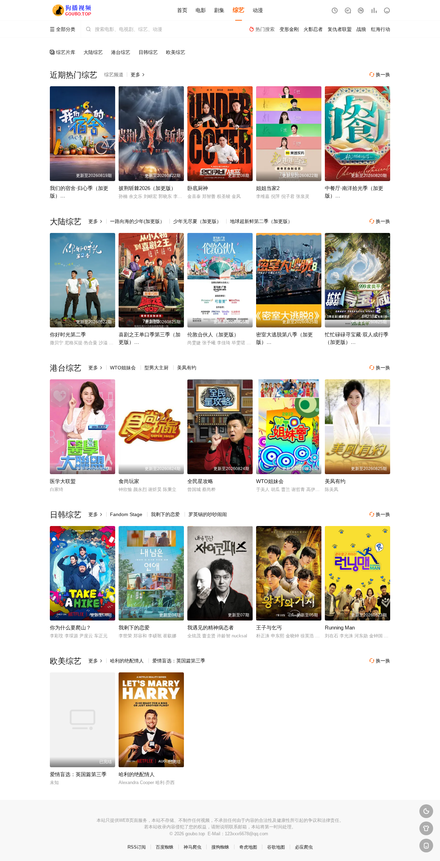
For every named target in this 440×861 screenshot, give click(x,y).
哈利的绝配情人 (127, 660)
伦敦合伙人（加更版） (213, 334)
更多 (138, 74)
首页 (182, 10)
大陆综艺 (93, 52)
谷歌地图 (276, 847)
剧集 (219, 10)
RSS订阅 (137, 847)
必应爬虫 (304, 847)
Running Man (340, 627)
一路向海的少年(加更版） (137, 221)
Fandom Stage (126, 514)
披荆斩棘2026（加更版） (147, 188)
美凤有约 (186, 367)
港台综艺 (120, 52)
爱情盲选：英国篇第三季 (178, 660)
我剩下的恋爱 (165, 514)
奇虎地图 (248, 847)
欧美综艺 (175, 52)
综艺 (238, 10)
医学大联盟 (63, 481)
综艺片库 (62, 52)
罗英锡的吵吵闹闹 (207, 514)
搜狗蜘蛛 (220, 847)
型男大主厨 (156, 367)
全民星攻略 (200, 481)
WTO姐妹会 (123, 367)
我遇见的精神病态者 (210, 627)
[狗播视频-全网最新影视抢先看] (72, 10)
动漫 (258, 10)
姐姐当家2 (267, 188)
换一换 (380, 74)
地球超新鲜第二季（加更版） (261, 221)
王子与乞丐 (269, 627)
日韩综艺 (148, 52)
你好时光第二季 (68, 334)
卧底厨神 (197, 188)
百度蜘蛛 (165, 847)
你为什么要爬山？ (70, 627)
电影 (201, 10)
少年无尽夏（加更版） (197, 221)
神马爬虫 (192, 847)
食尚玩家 (129, 481)
